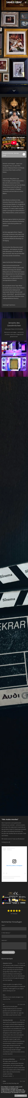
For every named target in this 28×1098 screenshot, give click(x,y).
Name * (3, 925)
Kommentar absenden (8, 952)
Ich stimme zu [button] (21, 1095)
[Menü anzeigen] (25, 2)
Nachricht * (4, 940)
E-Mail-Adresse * (6, 932)
